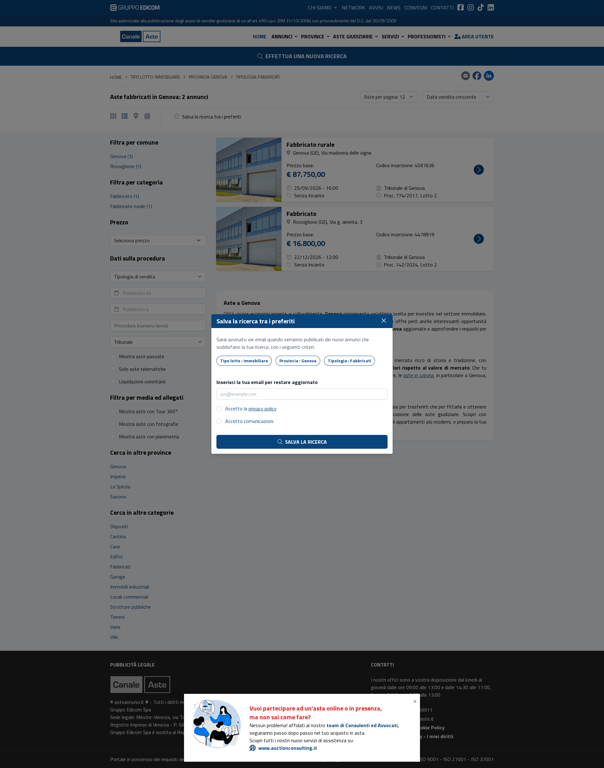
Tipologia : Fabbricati (349, 360)
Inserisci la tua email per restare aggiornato (267, 382)
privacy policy (263, 408)
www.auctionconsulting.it (287, 748)
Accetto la (251, 408)
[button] (416, 701)
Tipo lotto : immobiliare (244, 360)
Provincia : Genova (297, 360)
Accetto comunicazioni (249, 421)
